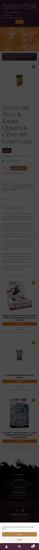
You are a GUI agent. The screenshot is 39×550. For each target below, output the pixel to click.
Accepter (19, 534)
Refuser (19, 540)
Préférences (20, 545)
